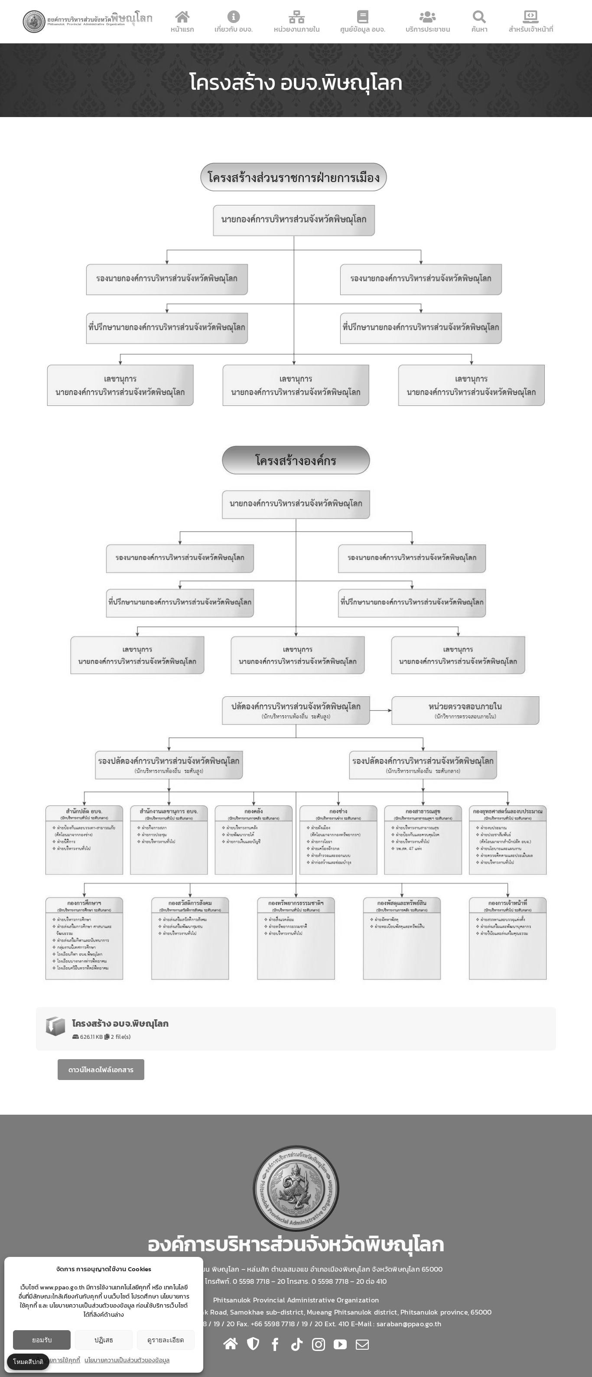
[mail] (362, 1344)
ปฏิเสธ (103, 1340)
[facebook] (275, 1344)
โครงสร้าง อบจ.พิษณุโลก (120, 1023)
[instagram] (318, 1344)
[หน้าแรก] (230, 1343)
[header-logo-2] (88, 12)
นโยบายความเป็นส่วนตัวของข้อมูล (127, 1360)
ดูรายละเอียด (165, 1340)
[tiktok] (296, 1344)
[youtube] (340, 1344)
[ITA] (253, 1343)
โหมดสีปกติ (28, 1361)
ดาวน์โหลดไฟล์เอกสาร (100, 1069)
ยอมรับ (42, 1340)
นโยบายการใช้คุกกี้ (57, 1360)
